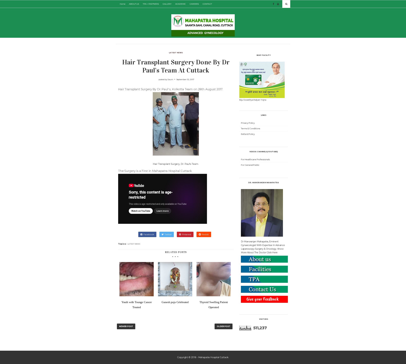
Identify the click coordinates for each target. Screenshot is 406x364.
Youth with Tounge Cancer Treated (136, 305)
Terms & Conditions (250, 128)
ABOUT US (134, 4)
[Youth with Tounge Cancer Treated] (136, 279)
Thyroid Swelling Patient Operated (214, 305)
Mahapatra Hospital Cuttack (213, 357)
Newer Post (126, 326)
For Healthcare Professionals (255, 159)
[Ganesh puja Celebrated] (175, 279)
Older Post (223, 326)
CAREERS (194, 4)
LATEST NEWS (176, 53)
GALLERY (167, 4)
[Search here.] (286, 4)
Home (122, 4)
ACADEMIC (180, 4)
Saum (170, 79)
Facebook (149, 234)
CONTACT (207, 4)
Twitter (168, 234)
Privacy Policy (248, 123)
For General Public (250, 165)
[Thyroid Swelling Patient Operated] (213, 279)
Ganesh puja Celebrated (175, 302)
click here (272, 252)
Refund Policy (248, 134)
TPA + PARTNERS (151, 4)
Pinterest (186, 234)
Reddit (205, 234)
